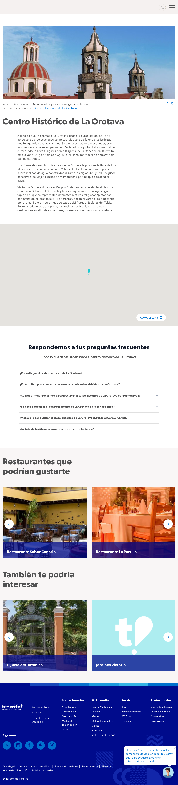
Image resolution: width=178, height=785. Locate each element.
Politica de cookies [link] (42, 770)
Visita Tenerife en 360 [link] (103, 735)
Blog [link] (123, 706)
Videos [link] (95, 725)
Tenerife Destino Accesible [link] (41, 719)
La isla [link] (65, 729)
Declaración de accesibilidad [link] (34, 766)
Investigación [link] (158, 720)
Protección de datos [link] (66, 766)
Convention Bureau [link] (161, 706)
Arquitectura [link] (69, 706)
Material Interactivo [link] (102, 720)
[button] (89, 271)
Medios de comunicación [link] (69, 722)
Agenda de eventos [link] (131, 711)
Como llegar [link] (149, 317)
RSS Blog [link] (126, 716)
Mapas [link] (95, 716)
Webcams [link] (97, 730)
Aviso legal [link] (9, 766)
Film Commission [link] (160, 711)
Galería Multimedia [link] (102, 706)
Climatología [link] (69, 711)
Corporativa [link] (157, 716)
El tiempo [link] (126, 720)
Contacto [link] (37, 712)
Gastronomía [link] (69, 716)
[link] (6, 104)
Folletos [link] (96, 711)
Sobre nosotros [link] (40, 706)
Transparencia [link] (90, 766)
